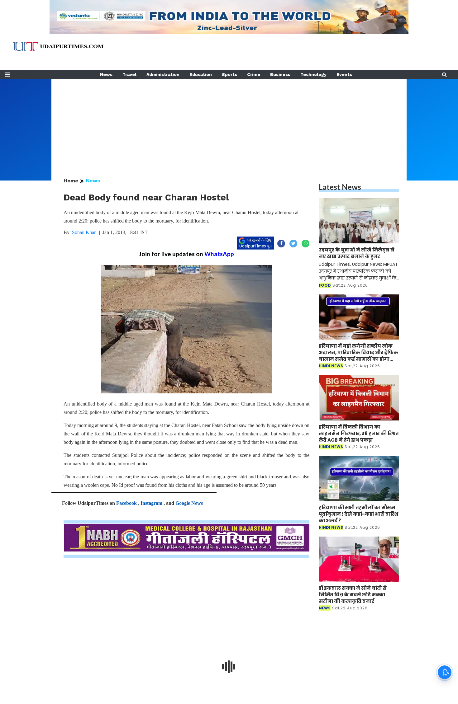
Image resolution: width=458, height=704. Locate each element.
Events (344, 74)
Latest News (340, 186)
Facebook (126, 503)
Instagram (151, 503)
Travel (129, 74)
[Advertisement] (229, 122)
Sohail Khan (84, 232)
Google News (189, 503)
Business (280, 74)
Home (71, 181)
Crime (253, 74)
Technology (313, 74)
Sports (229, 74)
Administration (162, 74)
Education (200, 74)
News (106, 74)
